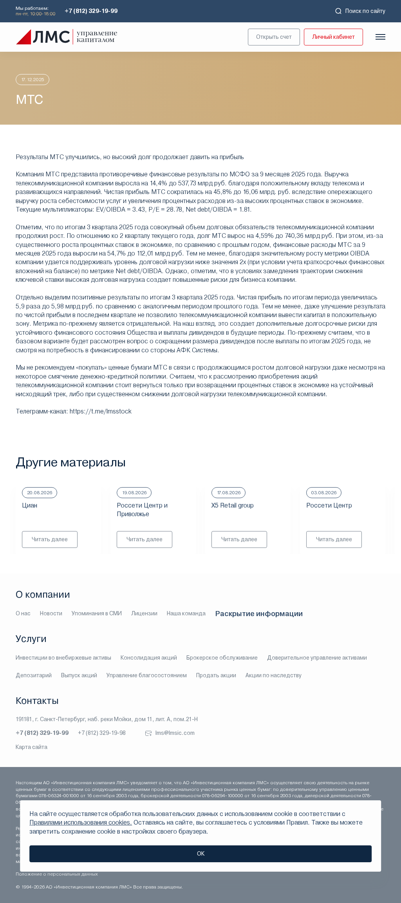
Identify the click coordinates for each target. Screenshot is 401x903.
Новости (51, 613)
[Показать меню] (380, 36)
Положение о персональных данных (57, 874)
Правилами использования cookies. (80, 822)
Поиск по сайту (365, 11)
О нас (23, 613)
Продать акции (216, 675)
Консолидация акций (149, 658)
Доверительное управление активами (317, 658)
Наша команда (186, 613)
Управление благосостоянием (147, 675)
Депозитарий (34, 675)
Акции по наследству (274, 675)
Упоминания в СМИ (97, 613)
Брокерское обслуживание (222, 658)
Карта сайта (31, 747)
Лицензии (144, 613)
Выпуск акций (79, 675)
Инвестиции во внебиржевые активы (63, 658)
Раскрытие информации (259, 613)
